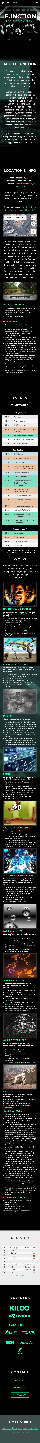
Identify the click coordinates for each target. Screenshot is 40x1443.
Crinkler (7, 1004)
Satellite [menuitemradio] (19, 217)
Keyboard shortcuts (19, 235)
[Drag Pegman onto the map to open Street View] (33, 231)
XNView (26, 631)
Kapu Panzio (10, 210)
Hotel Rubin (30, 207)
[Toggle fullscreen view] (33, 217)
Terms (34, 235)
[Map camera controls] (33, 223)
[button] (5, 291)
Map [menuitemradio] (9, 217)
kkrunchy (17, 1062)
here (27, 198)
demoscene (18, 74)
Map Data (28, 235)
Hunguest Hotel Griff (26, 210)
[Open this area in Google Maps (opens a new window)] (7, 233)
